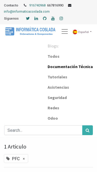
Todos (53, 56)
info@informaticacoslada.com (27, 11)
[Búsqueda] (87, 130)
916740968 (37, 5)
